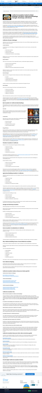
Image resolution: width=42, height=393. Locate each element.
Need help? (32, 1)
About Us (32, 380)
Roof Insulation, (21, 5)
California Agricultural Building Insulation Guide (10, 287)
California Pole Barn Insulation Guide (26, 170)
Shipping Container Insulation (8, 355)
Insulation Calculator (33, 5)
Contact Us (32, 382)
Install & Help (32, 3)
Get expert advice (30, 374)
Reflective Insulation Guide (7, 351)
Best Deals (26, 3)
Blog (38, 382)
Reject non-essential (34, 390)
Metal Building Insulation (7, 338)
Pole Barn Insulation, (12, 5)
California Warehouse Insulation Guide (17, 139)
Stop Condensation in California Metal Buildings (15, 26)
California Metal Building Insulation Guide (9, 280)
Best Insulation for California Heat (23, 98)
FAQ (38, 380)
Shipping (21, 380)
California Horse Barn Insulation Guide (24, 154)
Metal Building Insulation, (7, 5)
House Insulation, (17, 5)
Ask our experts (39, 5)
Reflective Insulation (25, 5)
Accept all (29, 390)
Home (1, 3)
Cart (40, 1)
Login (36, 1)
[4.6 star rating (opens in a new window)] (26, 386)
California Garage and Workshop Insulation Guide (19, 223)
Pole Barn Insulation (6, 341)
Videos (36, 3)
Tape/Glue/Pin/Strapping (14, 3)
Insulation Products (6, 3)
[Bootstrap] (3, 1)
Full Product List (22, 3)
